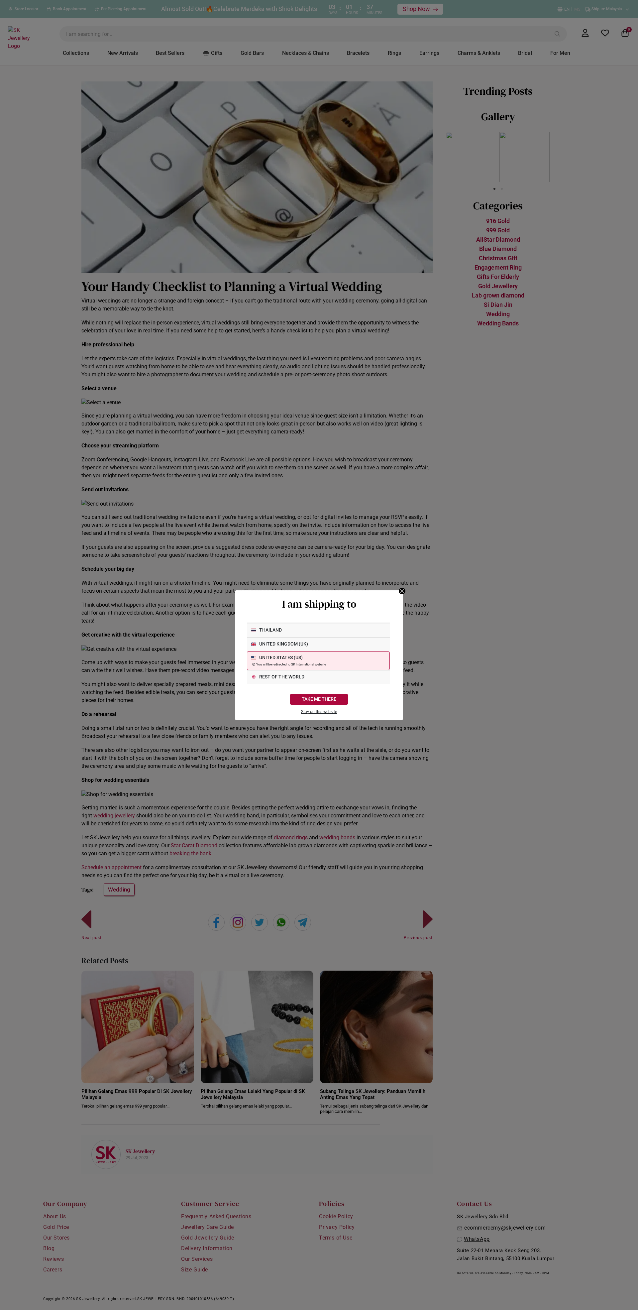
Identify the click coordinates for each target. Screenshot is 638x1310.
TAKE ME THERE (319, 699)
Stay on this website (319, 711)
